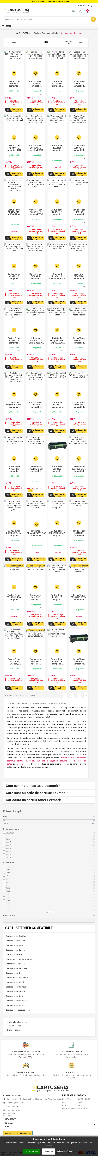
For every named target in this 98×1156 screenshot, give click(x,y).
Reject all (49, 1151)
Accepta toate (31, 1151)
